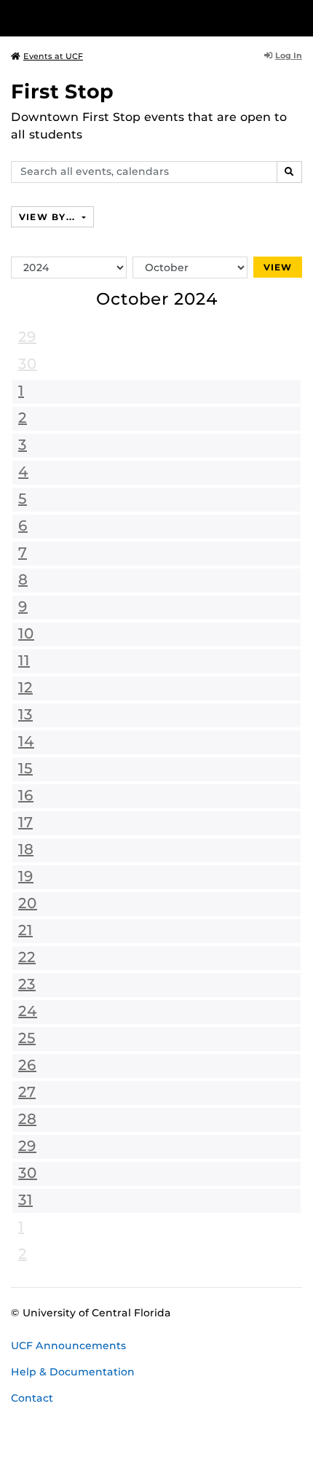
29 (27, 336)
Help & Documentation (73, 1371)
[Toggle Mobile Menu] (298, 17)
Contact (32, 1398)
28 (27, 1119)
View (278, 267)
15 (25, 768)
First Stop (62, 91)
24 (27, 1011)
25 (27, 1038)
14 (26, 741)
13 (25, 714)
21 (25, 930)
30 (27, 363)
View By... (49, 216)
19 (25, 876)
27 (27, 1092)
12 (25, 687)
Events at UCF (53, 56)
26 (27, 1065)
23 (27, 984)
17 (25, 822)
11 (24, 660)
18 (25, 849)
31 (25, 1199)
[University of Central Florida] (110, 18)
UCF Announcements (68, 1345)
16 (25, 795)
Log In (288, 55)
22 (27, 957)
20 (27, 903)
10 (26, 633)
